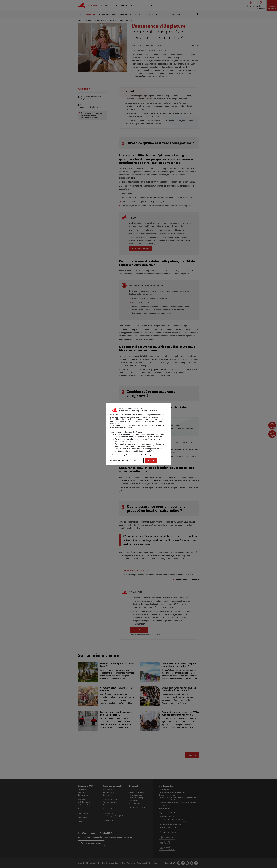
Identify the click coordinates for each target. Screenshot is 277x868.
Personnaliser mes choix (119, 460)
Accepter (151, 460)
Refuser (137, 460)
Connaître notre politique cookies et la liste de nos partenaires (135, 455)
